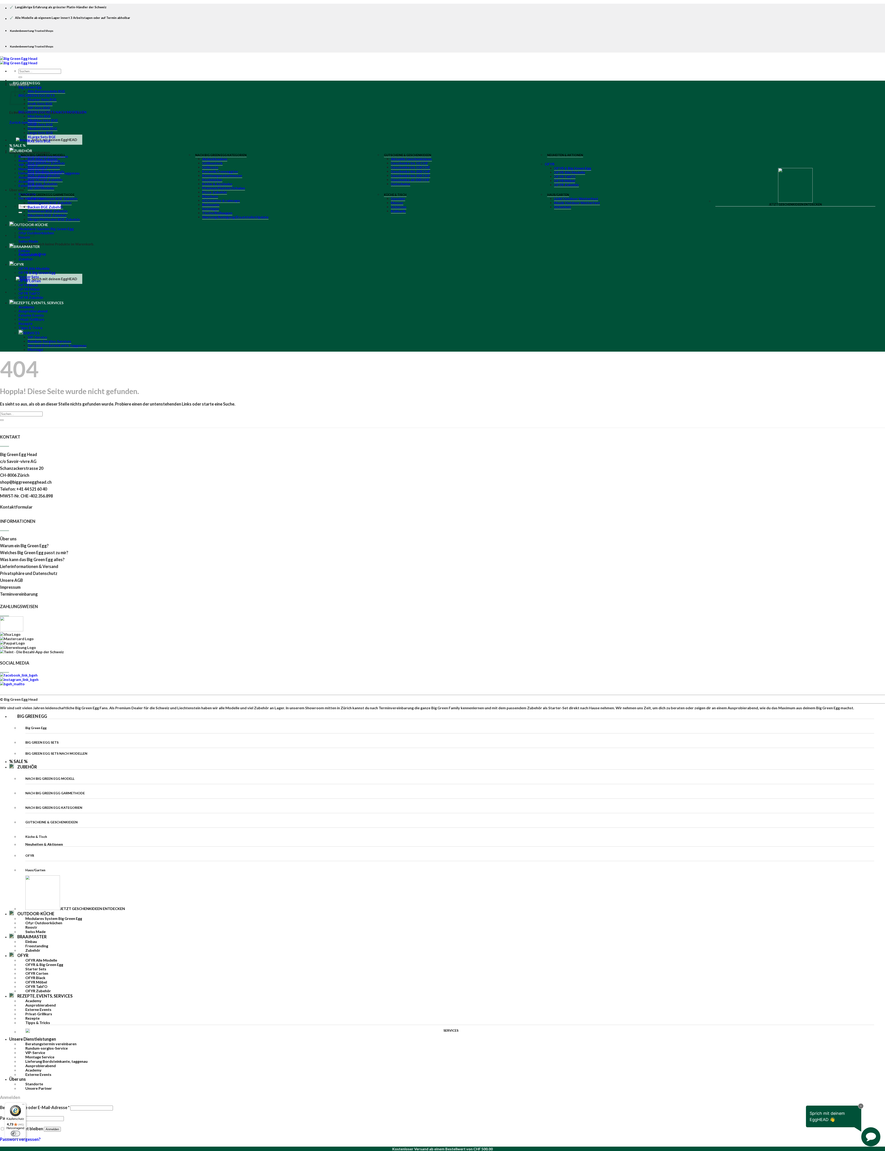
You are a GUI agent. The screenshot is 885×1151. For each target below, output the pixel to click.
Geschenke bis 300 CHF (410, 176)
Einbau (24, 251)
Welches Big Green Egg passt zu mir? (34, 552)
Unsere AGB (11, 580)
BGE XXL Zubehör (43, 184)
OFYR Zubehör (566, 185)
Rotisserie (210, 205)
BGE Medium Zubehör (46, 171)
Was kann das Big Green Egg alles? (32, 559)
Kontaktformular (16, 506)
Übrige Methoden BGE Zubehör (54, 219)
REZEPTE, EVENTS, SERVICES (39, 302)
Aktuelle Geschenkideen (411, 159)
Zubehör (25, 259)
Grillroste (210, 167)
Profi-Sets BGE (40, 104)
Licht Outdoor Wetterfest (576, 199)
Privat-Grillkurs (31, 319)
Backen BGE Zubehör (45, 207)
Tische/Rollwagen (217, 213)
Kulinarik (398, 211)
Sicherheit (562, 207)
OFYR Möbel (564, 181)
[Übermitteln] (20, 77)
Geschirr (398, 199)
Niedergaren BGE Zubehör (50, 203)
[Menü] (23, 1105)
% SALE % (18, 761)
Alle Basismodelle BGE (46, 91)
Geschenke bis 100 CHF (410, 167)
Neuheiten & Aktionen (565, 155)
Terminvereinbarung (19, 594)
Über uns (16, 190)
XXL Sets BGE (39, 141)
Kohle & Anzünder (217, 184)
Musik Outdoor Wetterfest (577, 203)
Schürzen (398, 207)
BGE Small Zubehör (44, 167)
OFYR (550, 164)
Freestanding (29, 255)
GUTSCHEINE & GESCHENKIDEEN (407, 155)
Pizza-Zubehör (214, 192)
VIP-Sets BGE (39, 108)
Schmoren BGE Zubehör (48, 211)
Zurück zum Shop (23, 122)
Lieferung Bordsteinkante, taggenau (56, 1061)
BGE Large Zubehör (44, 176)
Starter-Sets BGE (42, 99)
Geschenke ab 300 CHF (410, 180)
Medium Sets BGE (42, 129)
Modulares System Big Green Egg (46, 229)
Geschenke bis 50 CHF (409, 163)
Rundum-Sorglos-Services (49, 341)
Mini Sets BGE (39, 116)
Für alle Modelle (41, 188)
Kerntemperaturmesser (222, 176)
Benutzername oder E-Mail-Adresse (35, 1107)
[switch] (15, 1133)
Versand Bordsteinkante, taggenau (57, 345)
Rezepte (25, 323)
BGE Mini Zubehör (43, 159)
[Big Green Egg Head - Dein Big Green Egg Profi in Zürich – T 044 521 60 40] (18, 60)
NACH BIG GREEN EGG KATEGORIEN (221, 155)
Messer (397, 203)
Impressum (10, 587)
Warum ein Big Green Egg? (24, 545)
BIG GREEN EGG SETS (36, 95)
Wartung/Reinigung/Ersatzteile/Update (235, 217)
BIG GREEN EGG (26, 83)
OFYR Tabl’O (564, 176)
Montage (35, 349)
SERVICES (31, 333)
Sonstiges (210, 209)
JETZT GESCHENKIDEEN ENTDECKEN (795, 204)
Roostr (24, 237)
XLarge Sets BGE (42, 137)
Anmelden (52, 1129)
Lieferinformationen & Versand (29, 566)
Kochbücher (212, 180)
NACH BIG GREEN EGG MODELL (43, 155)
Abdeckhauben (214, 159)
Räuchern (210, 196)
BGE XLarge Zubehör (45, 180)
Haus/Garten (558, 195)
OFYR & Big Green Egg (572, 168)
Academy (26, 307)
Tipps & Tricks (30, 328)
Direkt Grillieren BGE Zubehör (53, 199)
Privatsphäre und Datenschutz (28, 573)
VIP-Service (37, 337)
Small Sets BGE (40, 124)
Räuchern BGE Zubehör (47, 215)
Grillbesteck (212, 163)
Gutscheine (400, 184)
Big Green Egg (30, 87)
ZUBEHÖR (27, 766)
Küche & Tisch (395, 195)
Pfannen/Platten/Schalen (223, 188)
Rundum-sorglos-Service (46, 1048)
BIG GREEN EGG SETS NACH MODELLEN (52, 112)
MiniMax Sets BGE (43, 120)
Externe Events (31, 315)
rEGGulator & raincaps (221, 200)
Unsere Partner (38, 1088)
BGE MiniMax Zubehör (46, 163)
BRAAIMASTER (27, 246)
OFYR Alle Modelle (569, 172)
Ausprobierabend (32, 311)
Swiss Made (28, 241)
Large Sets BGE (40, 133)
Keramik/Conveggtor (220, 171)
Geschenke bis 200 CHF (410, 171)
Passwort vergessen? (20, 1139)
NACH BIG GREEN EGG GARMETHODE (47, 195)
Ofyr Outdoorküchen (36, 233)
